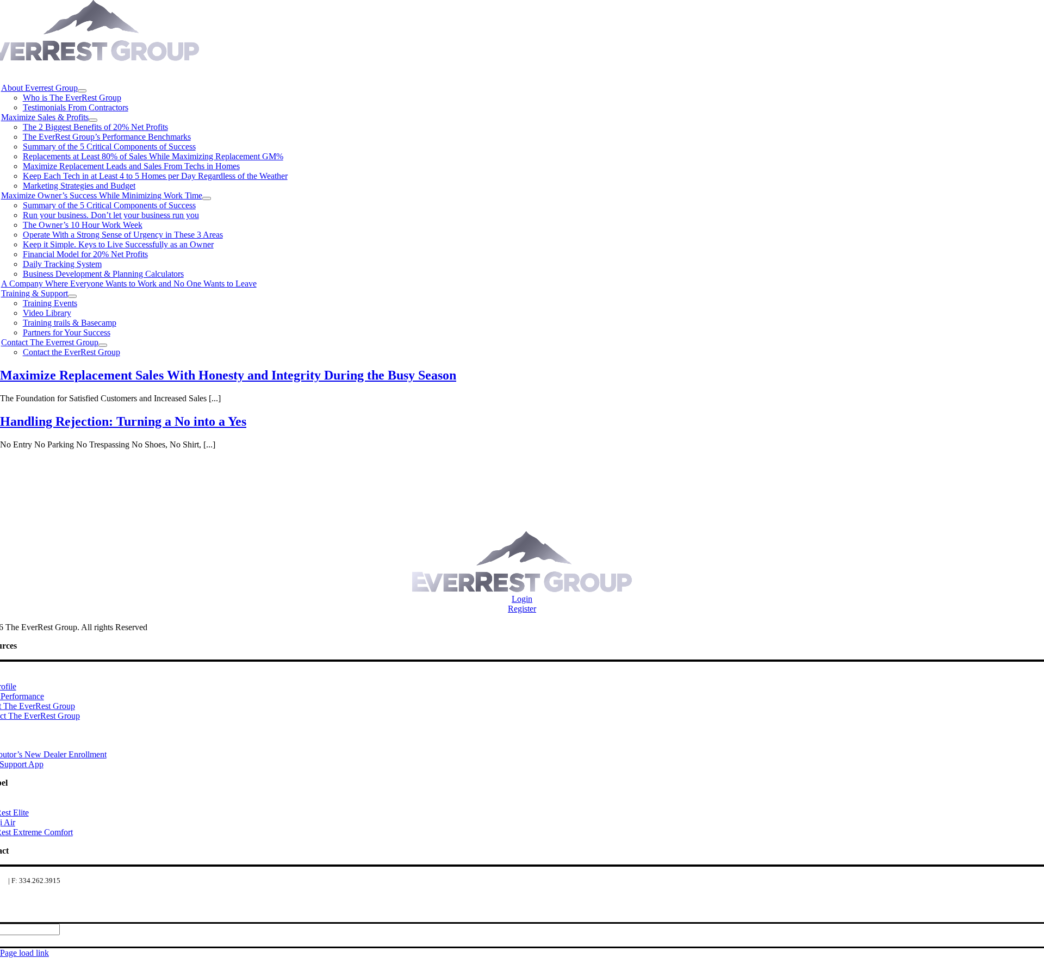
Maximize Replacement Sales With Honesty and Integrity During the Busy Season (228, 375)
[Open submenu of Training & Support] (72, 296)
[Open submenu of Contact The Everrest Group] (102, 345)
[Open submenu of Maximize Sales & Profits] (93, 120)
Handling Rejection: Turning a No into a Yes (123, 421)
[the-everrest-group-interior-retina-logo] (522, 589)
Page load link (24, 952)
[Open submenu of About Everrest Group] (82, 90)
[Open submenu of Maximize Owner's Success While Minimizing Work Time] (206, 198)
